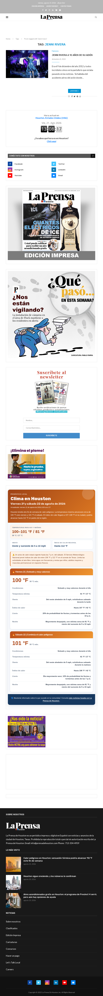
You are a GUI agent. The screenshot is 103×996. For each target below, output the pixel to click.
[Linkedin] (53, 10)
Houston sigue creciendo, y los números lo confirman (49, 876)
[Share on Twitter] (74, 96)
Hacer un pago (12, 955)
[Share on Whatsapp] (80, 96)
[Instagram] (49, 10)
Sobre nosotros (13, 921)
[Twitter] (46, 10)
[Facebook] (42, 10)
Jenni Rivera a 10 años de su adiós (72, 55)
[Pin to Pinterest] (77, 96)
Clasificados (11, 928)
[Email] (60, 10)
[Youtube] (56, 10)
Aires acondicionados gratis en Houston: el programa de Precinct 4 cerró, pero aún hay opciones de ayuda (60, 895)
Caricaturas (11, 942)
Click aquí (51, 141)
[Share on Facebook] (71, 96)
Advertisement (52, 6)
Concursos (11, 949)
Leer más (74, 91)
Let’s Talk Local (13, 962)
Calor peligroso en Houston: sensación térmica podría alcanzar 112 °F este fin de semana (57, 859)
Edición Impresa (38, 6)
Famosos (55, 51)
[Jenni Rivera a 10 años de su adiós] (27, 64)
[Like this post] (69, 96)
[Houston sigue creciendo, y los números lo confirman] (13, 882)
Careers (10, 969)
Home (8, 39)
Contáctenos (66, 6)
